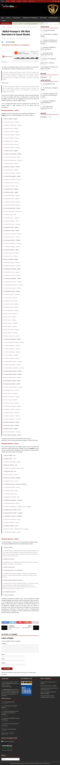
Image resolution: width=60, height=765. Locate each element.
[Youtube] (58, 1)
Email (2, 658)
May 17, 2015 (6, 38)
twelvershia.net (14, 38)
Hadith (7, 1)
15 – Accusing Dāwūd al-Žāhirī (47, 30)
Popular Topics (16, 17)
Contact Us (31, 1)
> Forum (3, 20)
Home (2, 17)
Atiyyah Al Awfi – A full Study (47, 63)
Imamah (13, 1)
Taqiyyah (19, 1)
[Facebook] (53, 1)
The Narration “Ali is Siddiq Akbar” (48, 58)
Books (25, 38)
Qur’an (2, 1)
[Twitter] (56, 1)
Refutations (43, 17)
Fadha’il (25, 1)
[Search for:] (51, 23)
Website (3, 663)
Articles (8, 17)
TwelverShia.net (7, 689)
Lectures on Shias (53, 17)
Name (3, 654)
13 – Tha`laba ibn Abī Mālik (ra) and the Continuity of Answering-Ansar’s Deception (48, 41)
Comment (3, 643)
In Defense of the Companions (30, 17)
